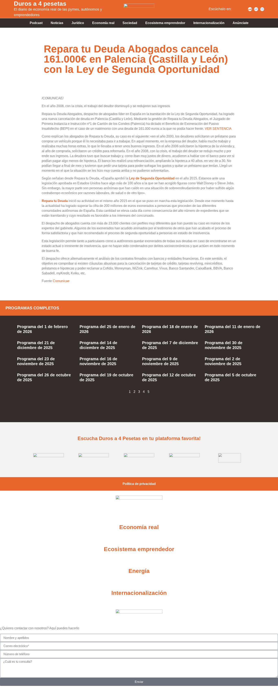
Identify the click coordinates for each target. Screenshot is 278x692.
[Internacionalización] (139, 583)
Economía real (103, 23)
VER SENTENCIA (218, 128)
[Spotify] (238, 9)
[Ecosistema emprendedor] (139, 539)
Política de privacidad (139, 483)
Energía (139, 571)
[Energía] (139, 561)
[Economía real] (139, 517)
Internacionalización (208, 23)
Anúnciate (240, 23)
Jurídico (77, 23)
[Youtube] (244, 9)
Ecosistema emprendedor (165, 23)
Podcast (36, 23)
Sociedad (130, 23)
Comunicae (61, 281)
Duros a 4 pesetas (40, 3)
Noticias (57, 23)
